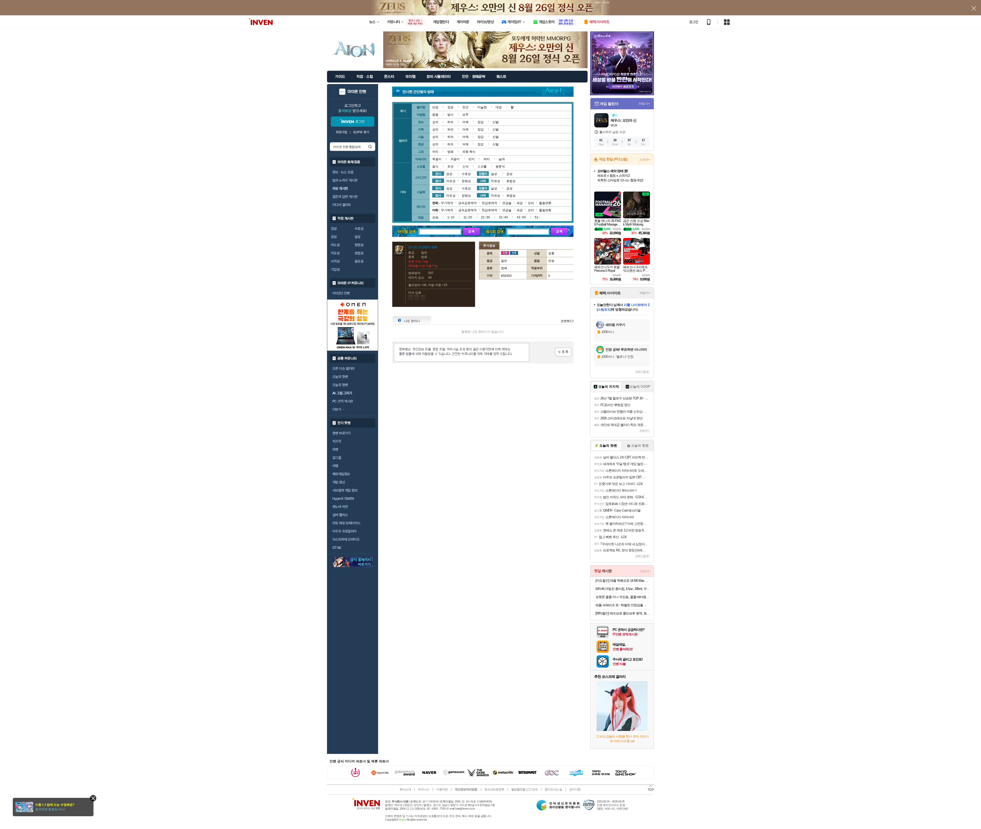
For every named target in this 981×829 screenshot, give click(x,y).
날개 (502, 159)
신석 (465, 166)
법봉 (435, 114)
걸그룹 (336, 458)
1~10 (450, 217)
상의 (435, 122)
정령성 (359, 245)
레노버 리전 (340, 507)
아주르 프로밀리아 (344, 531)
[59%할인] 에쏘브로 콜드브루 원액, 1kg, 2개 (622, 613)
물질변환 (545, 203)
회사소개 (405, 789)
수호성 (359, 229)
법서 (450, 114)
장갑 (480, 122)
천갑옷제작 (489, 203)
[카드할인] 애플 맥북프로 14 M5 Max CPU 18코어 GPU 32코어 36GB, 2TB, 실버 (622, 581)
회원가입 (341, 132)
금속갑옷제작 (467, 203)
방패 (450, 151)
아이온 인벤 (356, 91)
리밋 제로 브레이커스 (346, 523)
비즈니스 (423, 789)
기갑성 (335, 269)
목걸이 (436, 159)
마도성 (335, 245)
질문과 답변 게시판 (344, 197)
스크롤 (482, 166)
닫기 (93, 798)
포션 (450, 166)
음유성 (359, 261)
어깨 (465, 122)
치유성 (335, 253)
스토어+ (644, 159)
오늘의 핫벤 (340, 377)
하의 (450, 122)
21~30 (485, 217)
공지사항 (574, 789)
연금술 (506, 203)
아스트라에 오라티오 (345, 539)
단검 (435, 107)
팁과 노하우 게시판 (344, 180)
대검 (499, 107)
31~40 (503, 217)
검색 (370, 147)
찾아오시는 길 (553, 789)
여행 (335, 466)
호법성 (359, 253)
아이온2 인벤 (341, 293)
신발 (496, 122)
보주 (465, 114)
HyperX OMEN (343, 498)
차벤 (335, 449)
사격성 (335, 261)
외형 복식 (468, 151)
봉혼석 (500, 166)
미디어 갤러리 (341, 205)
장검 (450, 107)
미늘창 (482, 107)
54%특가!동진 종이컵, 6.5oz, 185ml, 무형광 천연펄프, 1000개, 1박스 (622, 589)
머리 (435, 151)
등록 (563, 352)
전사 (438, 173)
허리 (487, 159)
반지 (472, 159)
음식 (435, 166)
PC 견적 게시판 (342, 401)
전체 (435, 217)
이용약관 (442, 789)
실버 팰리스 (340, 515)
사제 (483, 181)
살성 (357, 237)
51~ (537, 217)
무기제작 (447, 203)
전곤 (465, 107)
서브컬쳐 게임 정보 (344, 490)
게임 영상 (338, 482)
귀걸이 (455, 159)
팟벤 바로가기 (341, 433)
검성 (334, 229)
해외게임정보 (341, 474)
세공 (520, 203)
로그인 (693, 22)
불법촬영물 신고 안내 (524, 789)
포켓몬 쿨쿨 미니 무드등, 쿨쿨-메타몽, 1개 (622, 597)
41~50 (521, 217)
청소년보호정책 (494, 789)
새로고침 (641, 371)
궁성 (334, 237)
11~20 (467, 217)
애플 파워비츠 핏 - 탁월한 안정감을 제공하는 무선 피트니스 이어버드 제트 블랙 (622, 605)
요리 (531, 203)
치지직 (336, 441)
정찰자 (483, 173)
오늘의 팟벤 (340, 385)
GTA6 (336, 548)
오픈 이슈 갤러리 (343, 368)
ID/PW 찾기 (361, 132)
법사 (438, 181)
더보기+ (644, 103)
